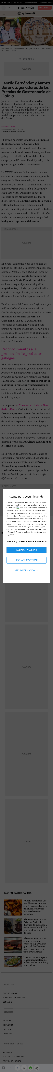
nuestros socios (40, 502)
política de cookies (32, 532)
